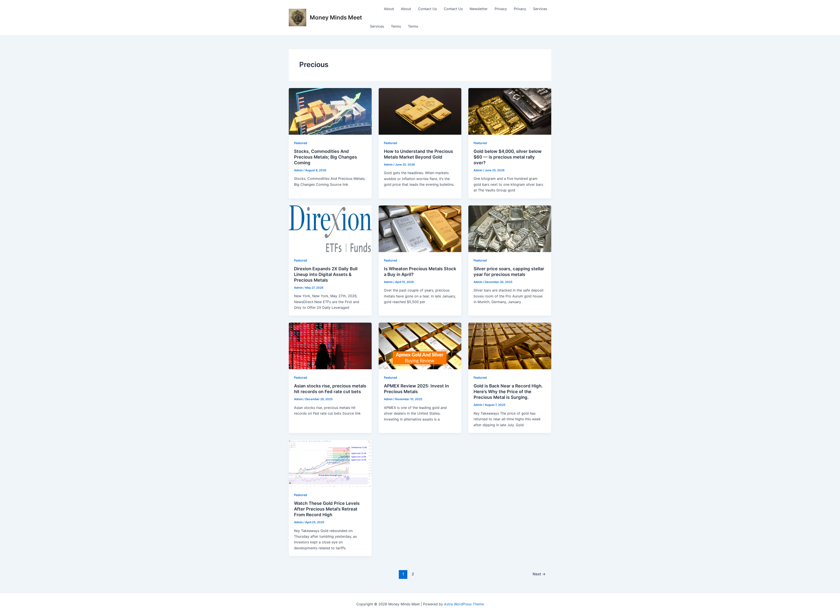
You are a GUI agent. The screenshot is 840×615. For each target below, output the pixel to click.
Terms (396, 26)
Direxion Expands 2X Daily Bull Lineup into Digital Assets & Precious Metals (325, 274)
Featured (300, 143)
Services (540, 9)
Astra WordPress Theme (464, 604)
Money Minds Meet (336, 17)
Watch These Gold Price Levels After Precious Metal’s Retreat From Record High (327, 509)
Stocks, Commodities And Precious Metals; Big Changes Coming (325, 157)
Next (539, 574)
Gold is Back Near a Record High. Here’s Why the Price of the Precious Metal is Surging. (508, 391)
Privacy (501, 9)
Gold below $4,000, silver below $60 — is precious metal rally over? (508, 157)
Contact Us (427, 9)
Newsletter (479, 9)
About (389, 9)
